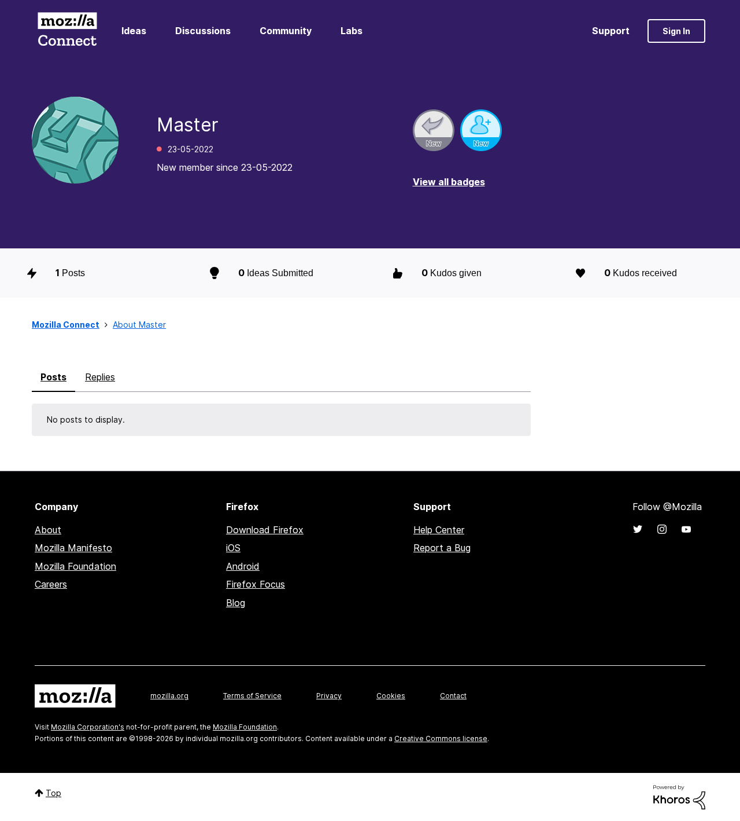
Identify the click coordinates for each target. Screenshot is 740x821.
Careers (51, 584)
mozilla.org (169, 695)
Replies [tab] (100, 377)
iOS (233, 548)
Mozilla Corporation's (87, 727)
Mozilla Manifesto (73, 548)
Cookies (390, 695)
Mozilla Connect (67, 31)
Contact (453, 695)
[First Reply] (433, 130)
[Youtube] (686, 529)
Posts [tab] (53, 377)
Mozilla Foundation (75, 566)
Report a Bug (442, 548)
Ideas (133, 30)
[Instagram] (662, 529)
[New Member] (481, 130)
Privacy (329, 695)
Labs (351, 30)
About (48, 530)
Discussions (203, 30)
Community (286, 30)
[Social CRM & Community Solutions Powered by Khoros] (679, 796)
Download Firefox (265, 530)
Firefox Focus (255, 584)
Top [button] (53, 793)
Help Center (438, 530)
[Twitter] (637, 529)
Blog (235, 603)
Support (611, 30)
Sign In (676, 31)
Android (243, 566)
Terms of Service (252, 695)
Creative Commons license (440, 738)
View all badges (449, 182)
